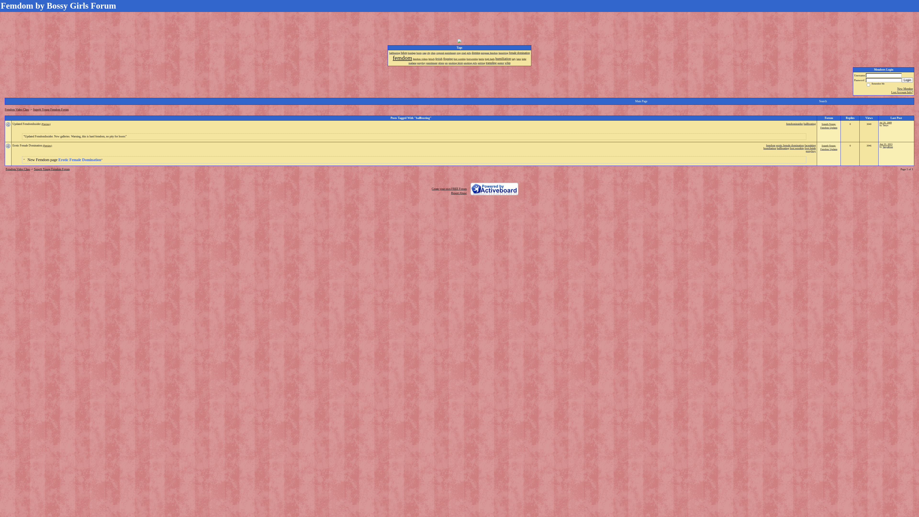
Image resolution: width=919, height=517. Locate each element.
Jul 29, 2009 (886, 122)
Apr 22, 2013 (886, 144)
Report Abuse (459, 193)
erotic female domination (790, 145)
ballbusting (810, 123)
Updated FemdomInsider (26, 124)
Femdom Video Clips (17, 109)
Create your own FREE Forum (449, 189)
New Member (905, 88)
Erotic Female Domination (27, 145)
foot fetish (810, 148)
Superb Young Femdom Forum (51, 109)
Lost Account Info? (902, 92)
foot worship (797, 148)
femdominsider (794, 123)
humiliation (769, 148)
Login (907, 80)
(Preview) (45, 124)
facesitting (810, 145)
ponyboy (811, 151)
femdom (770, 145)
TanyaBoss (888, 147)
